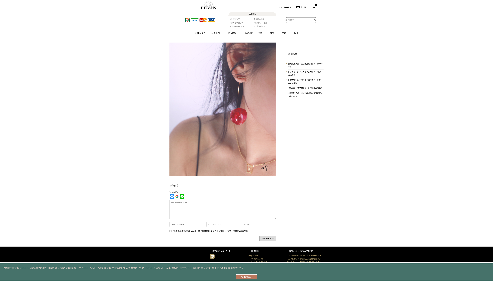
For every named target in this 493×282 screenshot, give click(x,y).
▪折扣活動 (231, 33)
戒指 (296, 33)
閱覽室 (253, 255)
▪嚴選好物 (248, 33)
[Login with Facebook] (172, 196)
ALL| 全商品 (200, 33)
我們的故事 (255, 258)
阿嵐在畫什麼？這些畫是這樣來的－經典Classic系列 (304, 81)
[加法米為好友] (212, 256)
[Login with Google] (177, 196)
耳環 (272, 33)
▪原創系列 (215, 33)
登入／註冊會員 (285, 7)
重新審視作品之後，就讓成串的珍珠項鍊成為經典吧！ (305, 94)
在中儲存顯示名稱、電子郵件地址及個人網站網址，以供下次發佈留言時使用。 (212, 231)
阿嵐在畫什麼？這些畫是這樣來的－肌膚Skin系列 (304, 73)
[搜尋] (315, 20)
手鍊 (284, 33)
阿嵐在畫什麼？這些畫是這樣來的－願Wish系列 (305, 65)
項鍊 (260, 33)
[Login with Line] (182, 196)
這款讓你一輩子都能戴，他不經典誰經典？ (305, 88)
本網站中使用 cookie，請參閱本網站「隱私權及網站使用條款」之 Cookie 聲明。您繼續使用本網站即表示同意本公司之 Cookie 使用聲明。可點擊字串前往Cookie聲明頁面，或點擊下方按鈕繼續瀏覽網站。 (123, 268)
